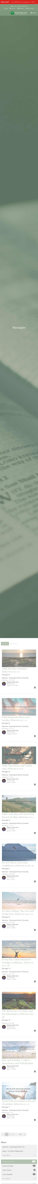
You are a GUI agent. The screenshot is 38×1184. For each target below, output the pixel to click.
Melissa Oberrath (19, 1162)
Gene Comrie (19, 1170)
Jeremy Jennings (19, 1166)
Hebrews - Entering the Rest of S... (14, 1147)
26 (20, 1134)
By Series (13, 644)
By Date (5, 644)
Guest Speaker (19, 1174)
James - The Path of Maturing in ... (14, 1151)
